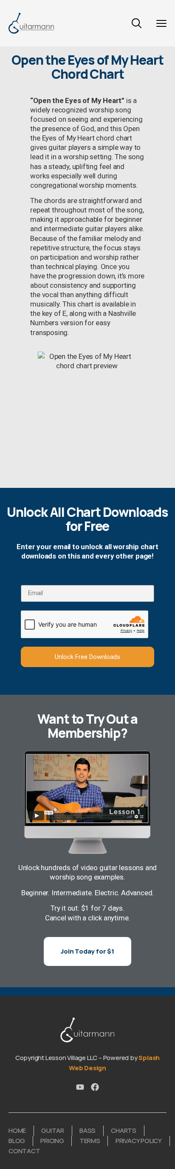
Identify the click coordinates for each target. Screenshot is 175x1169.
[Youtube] (80, 1087)
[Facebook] (95, 1087)
